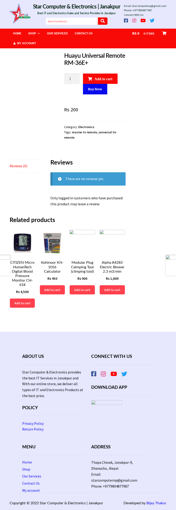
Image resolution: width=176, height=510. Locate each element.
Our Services (57, 33)
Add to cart (103, 79)
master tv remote (84, 132)
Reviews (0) (18, 166)
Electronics (86, 127)
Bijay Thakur (156, 503)
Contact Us (84, 33)
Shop (32, 33)
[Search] (102, 21)
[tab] (27, 166)
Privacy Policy (33, 423)
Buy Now (95, 89)
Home (17, 33)
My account (26, 43)
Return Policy (33, 429)
